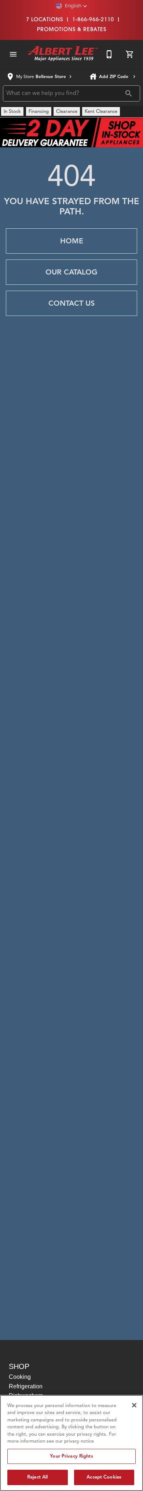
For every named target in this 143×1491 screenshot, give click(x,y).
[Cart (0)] (130, 54)
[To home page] (62, 54)
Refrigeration (26, 1386)
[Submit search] (129, 93)
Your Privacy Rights (71, 1456)
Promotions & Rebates (71, 29)
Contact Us (71, 303)
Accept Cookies (104, 1477)
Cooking (20, 1377)
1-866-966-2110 (93, 19)
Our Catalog (71, 272)
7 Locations (44, 19)
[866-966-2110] (109, 54)
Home (71, 241)
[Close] (134, 1405)
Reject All (37, 1477)
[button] (71, 6)
